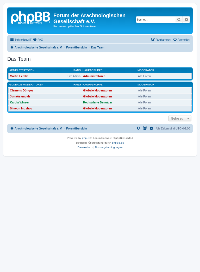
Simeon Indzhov (21, 108)
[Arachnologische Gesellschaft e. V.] (31, 17)
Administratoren (21, 70)
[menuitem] (38, 39)
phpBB (86, 138)
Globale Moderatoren (26, 84)
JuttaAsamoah (20, 96)
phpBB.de (118, 142)
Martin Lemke (19, 76)
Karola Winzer (19, 102)
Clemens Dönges (21, 90)
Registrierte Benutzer (97, 102)
